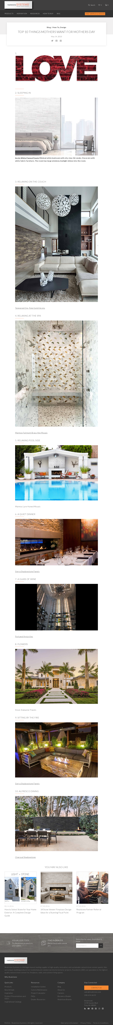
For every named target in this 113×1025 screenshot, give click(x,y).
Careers (61, 993)
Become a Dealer (64, 996)
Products (9, 13)
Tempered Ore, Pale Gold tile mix (30, 308)
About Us (61, 990)
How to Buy (48, 13)
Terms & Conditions (100, 1023)
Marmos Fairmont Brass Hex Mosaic (31, 433)
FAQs (33, 996)
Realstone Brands (65, 999)
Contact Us (96, 988)
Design (63, 27)
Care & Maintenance (39, 990)
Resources (35, 13)
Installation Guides (38, 987)
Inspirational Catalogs (13, 1002)
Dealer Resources (38, 999)
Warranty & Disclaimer (69, 1023)
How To (56, 27)
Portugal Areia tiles (24, 636)
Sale (58, 13)
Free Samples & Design (95, 14)
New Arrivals (9, 990)
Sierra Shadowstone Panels (27, 571)
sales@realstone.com (92, 992)
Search (93, 5)
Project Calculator (38, 993)
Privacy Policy (85, 1023)
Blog (49, 27)
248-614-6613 (90, 995)
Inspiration (22, 13)
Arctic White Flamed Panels (27, 158)
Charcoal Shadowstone (25, 857)
